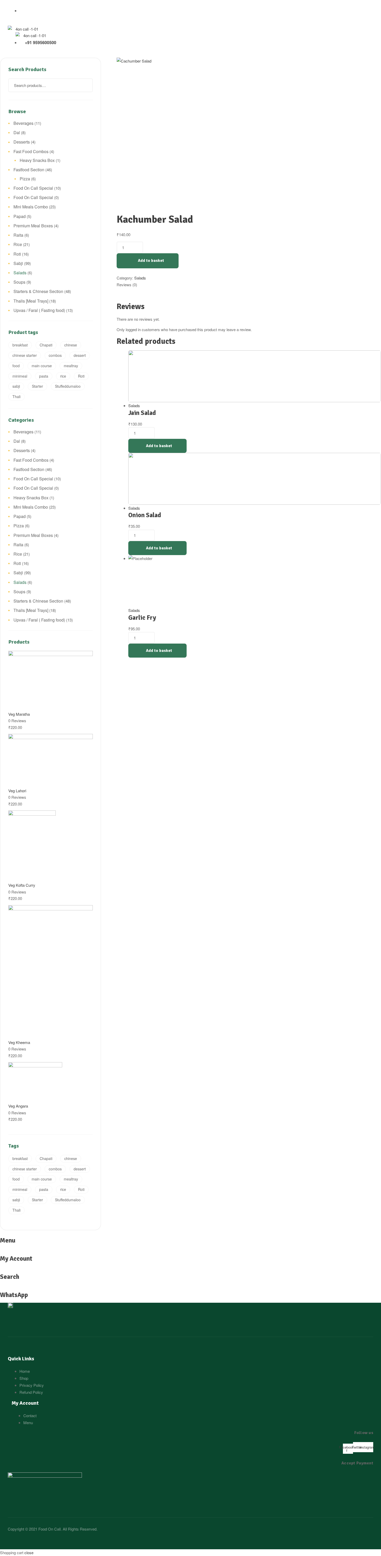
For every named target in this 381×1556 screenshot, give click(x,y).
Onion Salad (144, 515)
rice (63, 376)
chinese (70, 344)
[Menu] (101, 61)
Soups (19, 282)
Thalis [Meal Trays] (30, 301)
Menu (7, 1240)
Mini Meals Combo (30, 207)
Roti (17, 254)
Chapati (46, 344)
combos (55, 355)
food (16, 365)
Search (86, 85)
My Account (16, 1258)
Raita (18, 235)
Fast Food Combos (30, 151)
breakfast (20, 344)
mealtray (71, 365)
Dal (16, 132)
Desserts (21, 142)
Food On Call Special (33, 188)
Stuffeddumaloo (68, 386)
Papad (19, 216)
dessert (80, 355)
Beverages (23, 123)
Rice (17, 244)
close (28, 1552)
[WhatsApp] (1, 1288)
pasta (43, 376)
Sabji (18, 263)
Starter (37, 386)
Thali (16, 396)
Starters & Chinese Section (38, 291)
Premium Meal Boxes (33, 226)
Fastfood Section (28, 170)
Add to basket (151, 260)
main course (42, 365)
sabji (16, 386)
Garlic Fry (142, 618)
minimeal (19, 376)
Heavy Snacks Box (37, 160)
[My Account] (1, 1251)
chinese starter (24, 355)
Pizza (25, 179)
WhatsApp (14, 1295)
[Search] (0, 1269)
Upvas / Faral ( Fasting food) (39, 310)
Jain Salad (142, 413)
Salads (140, 278)
